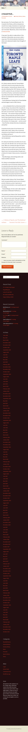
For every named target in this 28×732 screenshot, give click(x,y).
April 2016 (5, 588)
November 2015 (6, 600)
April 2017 (5, 559)
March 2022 (5, 435)
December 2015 (6, 597)
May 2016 (5, 585)
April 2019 (5, 512)
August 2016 (6, 578)
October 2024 (6, 371)
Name (4, 251)
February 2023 (6, 408)
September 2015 (7, 605)
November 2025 (6, 345)
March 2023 (5, 405)
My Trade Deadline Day (8, 294)
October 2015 (6, 602)
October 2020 (6, 469)
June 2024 (5, 381)
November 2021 (6, 444)
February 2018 (6, 537)
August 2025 (6, 352)
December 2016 (6, 568)
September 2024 (7, 374)
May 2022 (5, 430)
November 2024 (6, 369)
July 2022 (5, 425)
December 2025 (6, 342)
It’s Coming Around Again (9, 287)
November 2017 (6, 544)
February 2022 (6, 437)
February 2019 (6, 517)
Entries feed (6, 669)
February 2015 (6, 622)
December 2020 (6, 466)
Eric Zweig (5, 315)
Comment (5, 240)
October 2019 (6, 498)
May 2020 (5, 481)
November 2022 (6, 415)
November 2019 (6, 495)
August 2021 (6, 449)
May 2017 (5, 556)
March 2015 (5, 619)
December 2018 (6, 522)
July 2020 (5, 476)
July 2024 (5, 379)
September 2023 (7, 398)
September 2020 (7, 471)
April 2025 (5, 362)
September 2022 (7, 420)
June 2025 (5, 357)
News (24, 16)
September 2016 (7, 576)
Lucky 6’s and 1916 (7, 292)
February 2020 (6, 488)
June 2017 (5, 554)
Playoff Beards (6, 289)
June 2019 (5, 508)
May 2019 (5, 510)
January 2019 (6, 520)
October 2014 (6, 631)
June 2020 (5, 478)
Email (3, 254)
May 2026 (5, 337)
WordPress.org (6, 674)
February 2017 (6, 563)
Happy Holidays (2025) (8, 297)
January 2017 (6, 566)
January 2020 (6, 491)
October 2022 (6, 418)
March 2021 (5, 459)
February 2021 (6, 461)
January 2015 (6, 624)
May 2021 (5, 457)
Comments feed (7, 671)
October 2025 (6, 347)
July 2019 (5, 505)
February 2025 (6, 364)
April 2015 (5, 617)
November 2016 (6, 571)
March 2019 (5, 515)
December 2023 (6, 393)
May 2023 (5, 401)
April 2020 (5, 483)
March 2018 (5, 534)
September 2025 (7, 350)
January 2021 (6, 464)
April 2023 (5, 403)
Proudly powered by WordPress (14, 728)
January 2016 (6, 595)
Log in (4, 666)
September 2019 (7, 500)
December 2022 (6, 413)
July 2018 (5, 527)
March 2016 (5, 590)
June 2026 (5, 335)
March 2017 (5, 561)
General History (6, 644)
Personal (4, 18)
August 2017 (6, 551)
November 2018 (6, 525)
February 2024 (6, 388)
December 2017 (6, 542)
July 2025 (5, 354)
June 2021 (5, 454)
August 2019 (6, 503)
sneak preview (6, 31)
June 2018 (5, 529)
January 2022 (6, 440)
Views (4, 656)
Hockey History (18, 16)
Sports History (6, 654)
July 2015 (5, 610)
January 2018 (6, 539)
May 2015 (5, 614)
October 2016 (6, 573)
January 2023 (6, 410)
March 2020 (5, 486)
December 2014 (6, 627)
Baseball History (7, 642)
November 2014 (6, 629)
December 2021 (6, 442)
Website (4, 257)
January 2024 (6, 391)
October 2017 (6, 546)
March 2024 (5, 386)
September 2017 (7, 549)
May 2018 (5, 532)
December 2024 (6, 367)
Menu (3, 8)
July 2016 (5, 580)
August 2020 (6, 474)
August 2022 (6, 422)
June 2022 (5, 427)
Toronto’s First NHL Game (17, 222)
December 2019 (6, 493)
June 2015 (5, 612)
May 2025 (5, 359)
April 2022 (5, 432)
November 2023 (6, 396)
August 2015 (6, 607)
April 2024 (5, 384)
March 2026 (5, 340)
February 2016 (6, 593)
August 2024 (6, 376)
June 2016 (5, 583)
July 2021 (5, 452)
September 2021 (7, 447)
